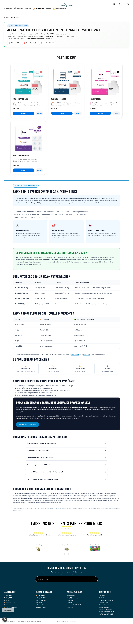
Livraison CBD (103, 602)
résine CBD (86, 354)
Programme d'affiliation (106, 600)
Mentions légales (104, 607)
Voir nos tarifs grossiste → (28, 424)
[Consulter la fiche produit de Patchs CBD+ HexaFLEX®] (66, 81)
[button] (65, 554)
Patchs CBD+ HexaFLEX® (58, 99)
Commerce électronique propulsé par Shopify (28, 621)
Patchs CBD (14, 17)
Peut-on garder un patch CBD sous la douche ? (42, 479)
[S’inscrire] (95, 579)
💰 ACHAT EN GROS (10, 607)
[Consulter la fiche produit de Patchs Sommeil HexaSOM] (28, 138)
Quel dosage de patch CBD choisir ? (39, 450)
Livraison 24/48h (41, 607)
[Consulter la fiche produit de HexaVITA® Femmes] (105, 81)
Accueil (6, 17)
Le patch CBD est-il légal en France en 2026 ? (42, 443)
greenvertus (11, 621)
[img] (66, 527)
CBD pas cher (40, 605)
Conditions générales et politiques (66, 621)
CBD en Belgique (41, 600)
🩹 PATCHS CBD (9, 602)
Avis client (70, 607)
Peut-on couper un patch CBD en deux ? (40, 465)
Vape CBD (7, 600)
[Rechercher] (119, 4)
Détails (39, 113)
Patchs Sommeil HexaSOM (21, 156)
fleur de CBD (75, 354)
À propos (102, 595)
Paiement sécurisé (104, 605)
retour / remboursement (106, 612)
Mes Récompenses (73, 598)
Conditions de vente (105, 609)
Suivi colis (70, 600)
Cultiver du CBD (41, 598)
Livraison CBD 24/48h (74, 605)
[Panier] (128, 4)
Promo (6, 605)
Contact (69, 602)
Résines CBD (8, 598)
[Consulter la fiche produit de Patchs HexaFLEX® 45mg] (28, 81)
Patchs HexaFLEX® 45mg (20, 99)
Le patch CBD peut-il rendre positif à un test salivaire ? (45, 472)
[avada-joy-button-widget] (4, 619)
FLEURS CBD (8, 595)
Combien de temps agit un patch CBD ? (40, 457)
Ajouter (23, 113)
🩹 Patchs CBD (40, 595)
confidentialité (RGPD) (106, 614)
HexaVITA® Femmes (95, 99)
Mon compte (71, 595)
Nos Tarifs (39, 602)
